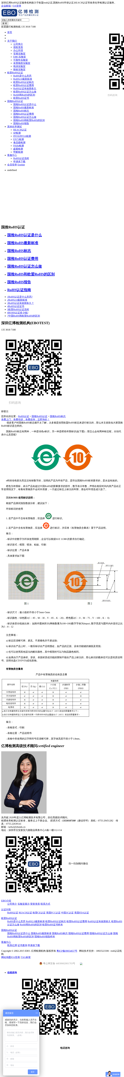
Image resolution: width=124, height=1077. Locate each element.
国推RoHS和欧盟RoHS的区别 (29, 120)
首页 (9, 32)
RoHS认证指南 (19, 290)
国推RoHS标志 (21, 110)
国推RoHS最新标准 (23, 107)
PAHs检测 (18, 145)
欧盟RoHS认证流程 (18, 309)
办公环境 (18, 50)
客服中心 (12, 155)
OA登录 (17, 6)
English (21, 164)
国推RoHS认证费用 (23, 114)
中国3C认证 (67, 912)
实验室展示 (24, 904)
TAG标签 (26, 957)
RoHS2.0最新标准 (22, 79)
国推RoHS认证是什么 (24, 104)
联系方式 (45, 904)
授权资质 (18, 47)
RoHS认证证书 (15, 306)
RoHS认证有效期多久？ (20, 303)
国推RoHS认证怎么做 (24, 117)
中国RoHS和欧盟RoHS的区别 (23, 316)
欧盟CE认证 (39, 912)
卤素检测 (18, 149)
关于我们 (12, 41)
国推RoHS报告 (21, 123)
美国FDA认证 (81, 912)
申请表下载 (19, 161)
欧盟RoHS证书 (21, 98)
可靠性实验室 (20, 60)
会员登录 (12, 164)
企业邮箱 (6, 6)
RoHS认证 (23, 416)
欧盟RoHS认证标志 (23, 82)
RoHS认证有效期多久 (24, 88)
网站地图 (6, 957)
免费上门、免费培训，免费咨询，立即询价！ (25, 419)
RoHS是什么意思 (22, 76)
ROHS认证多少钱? (17, 312)
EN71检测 (18, 139)
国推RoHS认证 (15, 101)
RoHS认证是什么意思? (20, 296)
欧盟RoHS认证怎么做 (24, 91)
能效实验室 (19, 69)
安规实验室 (19, 53)
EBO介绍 (6, 900)
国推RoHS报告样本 (44, 936)
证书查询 (22, 945)
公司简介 (18, 44)
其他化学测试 (14, 126)
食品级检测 (19, 142)
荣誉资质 (35, 904)
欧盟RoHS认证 (15, 72)
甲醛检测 (18, 152)
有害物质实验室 (21, 63)
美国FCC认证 (53, 912)
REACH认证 (20, 129)
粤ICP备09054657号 (67, 951)
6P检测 (17, 133)
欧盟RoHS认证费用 (23, 85)
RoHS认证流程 (21, 158)
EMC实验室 (19, 56)
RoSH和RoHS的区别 (24, 95)
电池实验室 (19, 66)
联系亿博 (12, 945)
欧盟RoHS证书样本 (52, 924)
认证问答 (6, 909)
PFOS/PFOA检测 (22, 136)
